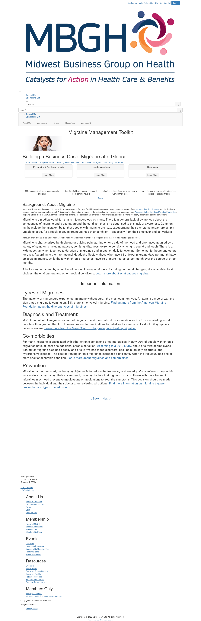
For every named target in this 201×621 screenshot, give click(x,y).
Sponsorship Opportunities (37, 549)
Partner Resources (34, 576)
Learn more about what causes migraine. (122, 273)
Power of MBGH (33, 523)
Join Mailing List (146, 3)
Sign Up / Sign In (162, 3)
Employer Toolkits (33, 574)
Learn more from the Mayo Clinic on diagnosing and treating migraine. (90, 328)
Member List (31, 529)
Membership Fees (34, 532)
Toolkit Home (31, 162)
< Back (94, 398)
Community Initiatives (35, 504)
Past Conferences (33, 554)
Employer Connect (34, 593)
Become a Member (34, 526)
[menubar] (149, 2)
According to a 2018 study (114, 346)
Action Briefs (31, 568)
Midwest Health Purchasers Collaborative (44, 596)
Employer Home (47, 162)
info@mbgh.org (27, 490)
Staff (28, 509)
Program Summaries (35, 579)
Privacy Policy (32, 608)
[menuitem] (133, 2)
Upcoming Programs (35, 546)
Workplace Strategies (91, 162)
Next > (107, 398)
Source (100, 198)
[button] (28, 122)
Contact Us (132, 3)
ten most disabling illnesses (147, 209)
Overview (30, 543)
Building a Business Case (68, 162)
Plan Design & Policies (113, 162)
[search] (177, 104)
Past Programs (32, 551)
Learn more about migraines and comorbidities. (98, 358)
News (28, 507)
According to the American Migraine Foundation (155, 212)
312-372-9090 (27, 487)
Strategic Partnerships (35, 582)
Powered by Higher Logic (101, 620)
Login (175, 3)
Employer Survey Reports (37, 571)
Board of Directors (34, 501)
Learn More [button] (48, 175)
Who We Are (31, 512)
